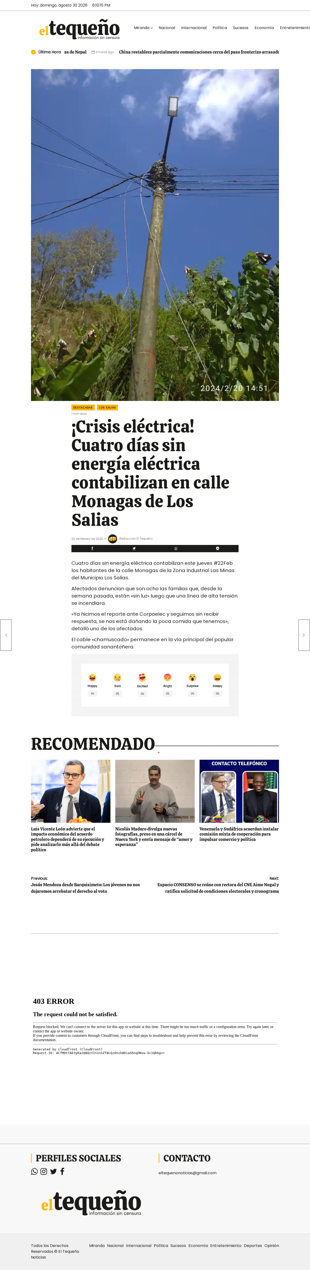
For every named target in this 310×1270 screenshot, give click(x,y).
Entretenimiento (225, 1245)
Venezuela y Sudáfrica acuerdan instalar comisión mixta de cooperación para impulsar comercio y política (239, 834)
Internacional (194, 28)
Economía (264, 28)
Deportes (253, 1245)
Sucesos (240, 28)
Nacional (167, 28)
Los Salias (107, 407)
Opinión (271, 1245)
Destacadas (83, 407)
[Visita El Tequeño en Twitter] (53, 1173)
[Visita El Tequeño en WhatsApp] (34, 1173)
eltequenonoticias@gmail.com (188, 1173)
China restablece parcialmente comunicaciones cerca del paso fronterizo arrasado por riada (171, 52)
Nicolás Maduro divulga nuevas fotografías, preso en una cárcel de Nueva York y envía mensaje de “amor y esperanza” (154, 836)
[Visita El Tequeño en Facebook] (62, 1173)
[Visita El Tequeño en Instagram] (43, 1173)
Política (220, 28)
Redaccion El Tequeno (136, 539)
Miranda (141, 28)
